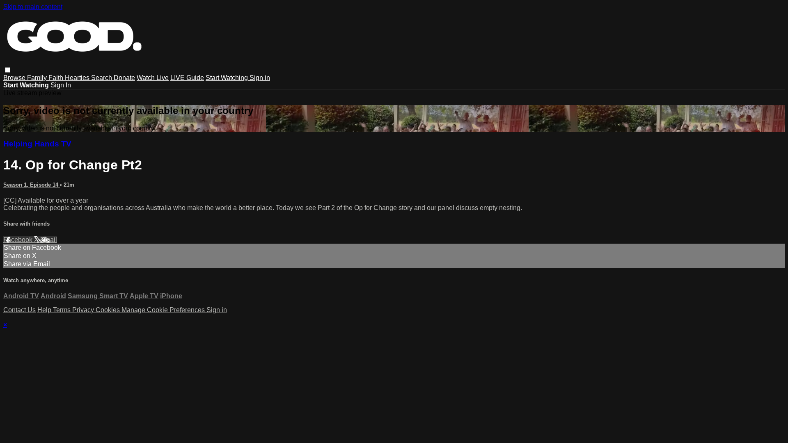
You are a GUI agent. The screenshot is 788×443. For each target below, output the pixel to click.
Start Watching (228, 77)
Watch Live (153, 77)
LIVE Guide (187, 77)
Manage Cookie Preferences (163, 309)
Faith (56, 77)
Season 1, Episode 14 (31, 185)
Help (45, 309)
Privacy (84, 309)
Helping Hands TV (37, 143)
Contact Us (19, 309)
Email (48, 239)
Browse (15, 77)
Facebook (18, 239)
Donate (124, 77)
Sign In (60, 85)
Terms (62, 309)
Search (102, 77)
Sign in (260, 77)
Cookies (108, 309)
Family (37, 77)
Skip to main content (32, 6)
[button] (7, 70)
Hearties (78, 77)
